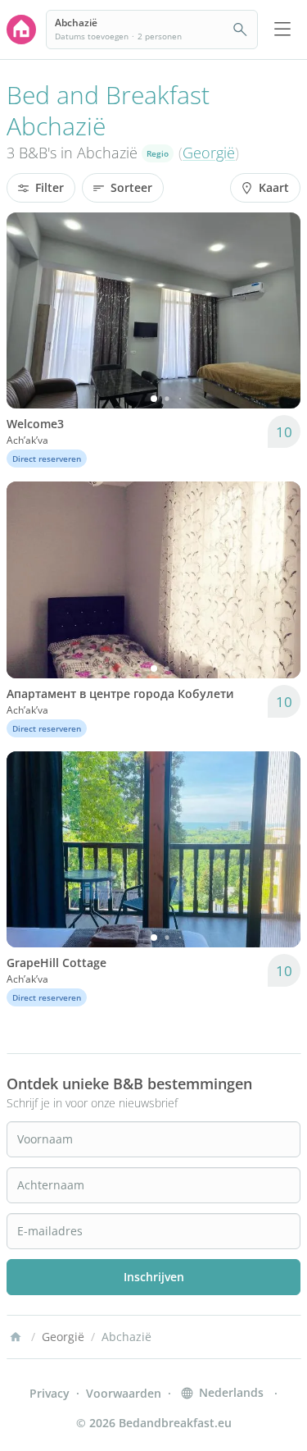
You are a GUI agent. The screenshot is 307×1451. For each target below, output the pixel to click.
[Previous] (29, 311)
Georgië (209, 152)
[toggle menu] (282, 29)
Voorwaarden (123, 1393)
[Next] (277, 311)
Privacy (49, 1393)
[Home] (16, 1337)
